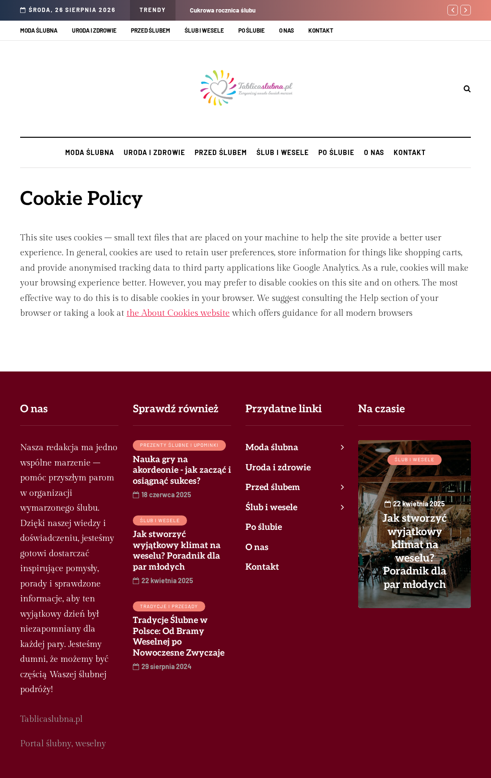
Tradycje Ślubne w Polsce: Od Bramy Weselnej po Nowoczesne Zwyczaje (178, 636)
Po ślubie (251, 30)
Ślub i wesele (204, 30)
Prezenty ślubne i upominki (179, 445)
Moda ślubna (39, 30)
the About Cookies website (178, 313)
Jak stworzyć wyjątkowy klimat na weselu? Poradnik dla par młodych (177, 550)
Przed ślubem (150, 30)
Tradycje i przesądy (169, 606)
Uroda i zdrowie (94, 30)
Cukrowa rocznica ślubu (223, 10)
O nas (286, 30)
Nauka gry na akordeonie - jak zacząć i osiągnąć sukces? (182, 470)
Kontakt (320, 30)
